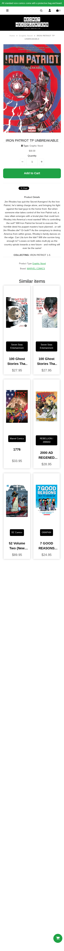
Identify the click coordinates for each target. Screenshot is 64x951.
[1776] (17, 430)
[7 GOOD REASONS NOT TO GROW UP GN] (46, 524)
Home (12, 36)
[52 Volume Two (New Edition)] (17, 524)
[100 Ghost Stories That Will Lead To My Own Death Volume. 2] (46, 336)
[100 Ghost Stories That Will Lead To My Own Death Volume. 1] (17, 336)
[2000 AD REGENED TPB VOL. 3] (46, 430)
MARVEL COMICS (36, 268)
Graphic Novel (26, 36)
